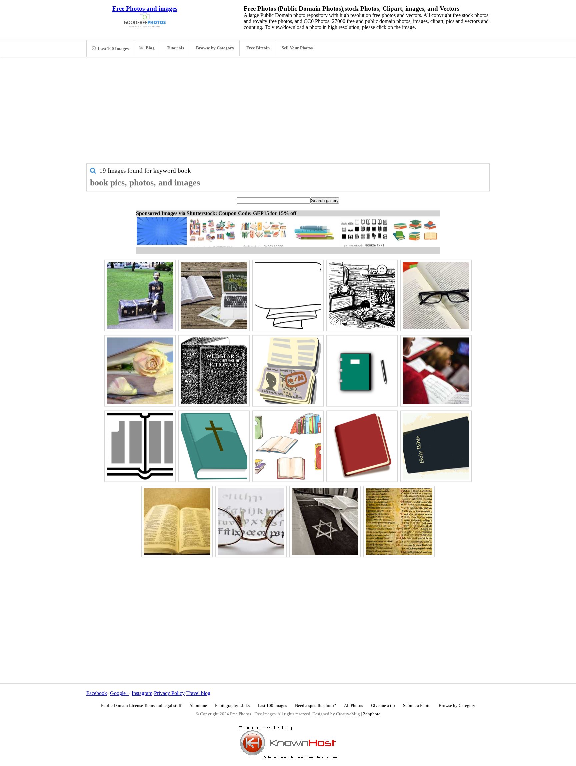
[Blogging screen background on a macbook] (214, 295)
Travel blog (198, 693)
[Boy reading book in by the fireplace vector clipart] (362, 295)
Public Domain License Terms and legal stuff (141, 705)
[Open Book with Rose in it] (140, 371)
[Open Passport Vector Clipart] (288, 371)
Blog (150, 48)
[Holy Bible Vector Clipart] (436, 446)
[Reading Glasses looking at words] (251, 521)
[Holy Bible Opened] (177, 521)
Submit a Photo (417, 705)
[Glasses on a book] (436, 295)
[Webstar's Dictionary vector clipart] (214, 371)
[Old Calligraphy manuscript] (399, 521)
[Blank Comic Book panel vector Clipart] (288, 295)
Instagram (142, 693)
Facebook (96, 693)
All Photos (353, 705)
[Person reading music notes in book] (436, 371)
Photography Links (232, 705)
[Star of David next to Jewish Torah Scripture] (325, 521)
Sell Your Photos (297, 48)
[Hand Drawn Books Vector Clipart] (288, 446)
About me (198, 705)
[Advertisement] (288, 113)
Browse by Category (215, 48)
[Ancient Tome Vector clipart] (140, 446)
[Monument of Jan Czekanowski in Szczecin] (140, 295)
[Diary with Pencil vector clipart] (362, 371)
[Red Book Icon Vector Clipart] (362, 446)
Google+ (119, 693)
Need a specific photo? (315, 705)
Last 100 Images (113, 48)
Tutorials (175, 48)
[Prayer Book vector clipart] (214, 446)
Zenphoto (372, 714)
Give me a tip (383, 705)
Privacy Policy (169, 693)
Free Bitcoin (258, 48)
